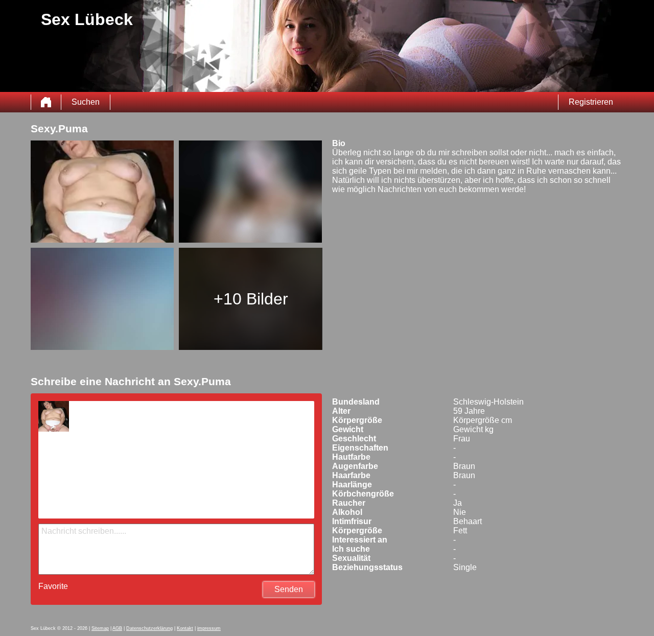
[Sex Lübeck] (46, 102)
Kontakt (185, 628)
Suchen (86, 102)
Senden (288, 589)
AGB (117, 628)
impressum (209, 628)
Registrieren (591, 102)
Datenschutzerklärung (149, 628)
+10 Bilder (251, 299)
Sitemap (100, 628)
